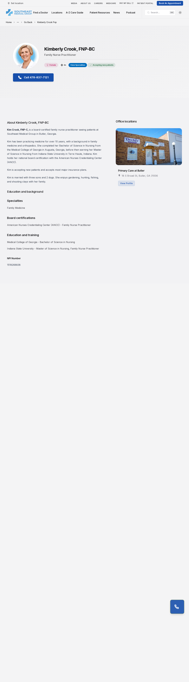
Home (9, 22)
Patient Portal (145, 3)
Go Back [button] (28, 22)
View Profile (126, 183)
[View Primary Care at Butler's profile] (149, 146)
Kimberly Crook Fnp (47, 22)
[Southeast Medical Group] (19, 12)
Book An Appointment (170, 3)
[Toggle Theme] (180, 12)
